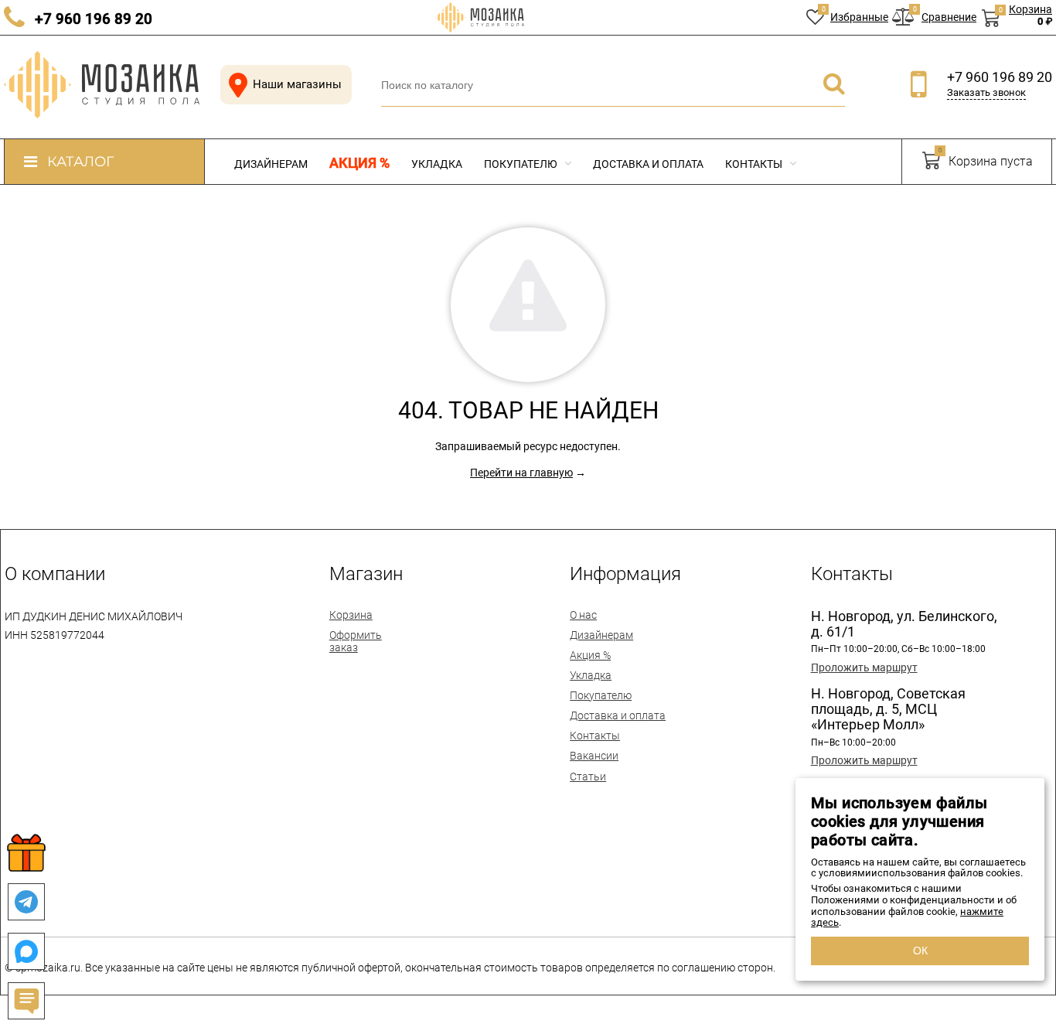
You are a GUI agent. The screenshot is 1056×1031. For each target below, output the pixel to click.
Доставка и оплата (648, 164)
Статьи (588, 776)
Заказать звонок (986, 92)
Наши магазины (297, 84)
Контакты (755, 164)
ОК (920, 950)
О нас (583, 615)
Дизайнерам (271, 164)
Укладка (436, 164)
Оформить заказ (355, 641)
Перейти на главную (521, 472)
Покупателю (522, 164)
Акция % (359, 163)
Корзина (351, 615)
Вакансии (594, 755)
